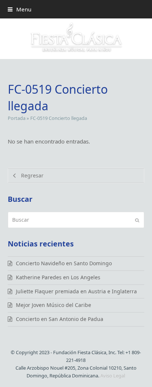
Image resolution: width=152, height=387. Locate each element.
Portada (16, 118)
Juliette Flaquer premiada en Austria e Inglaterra (76, 291)
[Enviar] (137, 220)
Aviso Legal (112, 375)
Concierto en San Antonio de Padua (59, 318)
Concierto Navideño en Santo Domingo (64, 263)
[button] (19, 9)
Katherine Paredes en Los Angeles (58, 277)
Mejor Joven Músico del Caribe (53, 304)
